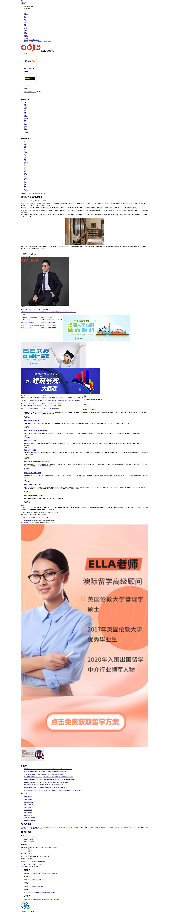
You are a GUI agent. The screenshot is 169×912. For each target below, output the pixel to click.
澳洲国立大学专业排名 (46, 317)
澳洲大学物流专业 (28, 810)
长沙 (25, 157)
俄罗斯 (41, 41)
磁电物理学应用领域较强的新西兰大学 (120, 827)
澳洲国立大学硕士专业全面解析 (48, 325)
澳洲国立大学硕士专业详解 (27, 322)
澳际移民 (48, 873)
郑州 (25, 149)
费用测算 (23, 847)
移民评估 (55, 847)
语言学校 (26, 118)
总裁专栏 (30, 899)
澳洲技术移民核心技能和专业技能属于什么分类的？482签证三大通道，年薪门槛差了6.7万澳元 (46, 782)
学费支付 (57, 873)
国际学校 (35, 873)
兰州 (25, 176)
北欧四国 (49, 41)
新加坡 (30, 40)
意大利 (35, 41)
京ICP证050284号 (25, 864)
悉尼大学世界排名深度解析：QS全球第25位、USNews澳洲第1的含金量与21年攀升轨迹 (62, 397)
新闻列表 (34, 193)
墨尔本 (25, 189)
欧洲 (41, 879)
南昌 (25, 168)
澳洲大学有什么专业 (28, 802)
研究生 (30, 886)
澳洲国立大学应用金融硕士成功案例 (29, 408)
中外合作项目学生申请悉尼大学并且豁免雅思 (31, 400)
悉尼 (25, 187)
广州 (25, 167)
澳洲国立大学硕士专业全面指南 (48, 322)
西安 (25, 179)
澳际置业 (53, 873)
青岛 (25, 146)
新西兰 (25, 108)
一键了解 (27, 911)
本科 (27, 886)
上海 (25, 155)
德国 (25, 41)
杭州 (25, 151)
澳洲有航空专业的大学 (29, 804)
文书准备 (35, 892)
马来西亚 (36, 40)
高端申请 (44, 873)
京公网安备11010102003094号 (37, 864)
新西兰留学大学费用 (98, 827)
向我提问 (23, 306)
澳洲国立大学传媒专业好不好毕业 (49, 327)
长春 (25, 170)
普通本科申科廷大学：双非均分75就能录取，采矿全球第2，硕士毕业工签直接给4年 (43, 784)
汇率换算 (46, 847)
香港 (33, 40)
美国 (25, 102)
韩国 (27, 40)
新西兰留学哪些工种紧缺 (37, 828)
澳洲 (25, 104)
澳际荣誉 (35, 899)
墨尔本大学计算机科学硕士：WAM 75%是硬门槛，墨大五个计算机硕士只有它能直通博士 (44, 774)
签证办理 (39, 892)
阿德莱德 (26, 190)
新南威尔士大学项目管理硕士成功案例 (30, 397)
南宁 (25, 181)
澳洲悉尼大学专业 (28, 815)
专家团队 (39, 899)
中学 (25, 886)
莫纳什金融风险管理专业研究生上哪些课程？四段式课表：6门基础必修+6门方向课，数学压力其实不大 (48, 769)
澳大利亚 (28, 879)
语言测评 (50, 847)
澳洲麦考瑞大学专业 (28, 796)
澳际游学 (39, 873)
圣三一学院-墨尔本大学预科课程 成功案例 (31, 405)
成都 (25, 184)
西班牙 (45, 41)
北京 (25, 141)
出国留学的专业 (107, 827)
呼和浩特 (26, 162)
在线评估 (53, 892)
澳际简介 (26, 899)
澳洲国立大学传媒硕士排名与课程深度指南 (31, 325)
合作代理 (44, 899)
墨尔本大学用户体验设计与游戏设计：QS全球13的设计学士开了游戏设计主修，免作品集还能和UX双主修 (48, 777)
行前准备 (44, 892)
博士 (33, 886)
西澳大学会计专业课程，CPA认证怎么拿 (51, 405)
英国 (25, 105)
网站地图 (57, 899)
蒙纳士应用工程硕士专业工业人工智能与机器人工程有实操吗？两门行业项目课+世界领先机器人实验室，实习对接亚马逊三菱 (53, 790)
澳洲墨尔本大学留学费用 (29, 818)
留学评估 (32, 847)
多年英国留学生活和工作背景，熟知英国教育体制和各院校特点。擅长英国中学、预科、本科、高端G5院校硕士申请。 (48, 312)
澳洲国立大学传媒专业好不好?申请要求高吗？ (52, 320)
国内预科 (36, 886)
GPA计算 (41, 847)
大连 (25, 173)
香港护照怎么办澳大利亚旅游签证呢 (62, 827)
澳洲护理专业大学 (28, 812)
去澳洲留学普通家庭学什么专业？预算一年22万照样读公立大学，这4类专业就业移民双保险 (45, 787)
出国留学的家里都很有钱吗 (37, 827)
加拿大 (25, 107)
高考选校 (37, 847)
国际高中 (41, 886)
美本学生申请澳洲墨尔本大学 (28, 403)
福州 (25, 165)
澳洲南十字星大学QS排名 (135, 827)
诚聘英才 (48, 899)
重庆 (25, 182)
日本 (25, 40)
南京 (25, 154)
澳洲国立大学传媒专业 (42, 193)
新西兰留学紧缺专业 (26, 827)
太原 (25, 144)
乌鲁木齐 (26, 178)
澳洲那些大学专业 (28, 799)
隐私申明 (53, 899)
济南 (25, 143)
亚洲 (43, 879)
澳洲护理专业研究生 (28, 807)
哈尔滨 (25, 174)
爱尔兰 (32, 41)
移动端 (44, 201)
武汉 (25, 159)
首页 (30, 193)
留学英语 (30, 873)
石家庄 (25, 152)
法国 (27, 41)
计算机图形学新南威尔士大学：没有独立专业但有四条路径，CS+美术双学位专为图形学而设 (45, 771)
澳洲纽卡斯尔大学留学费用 (30, 820)
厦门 (25, 163)
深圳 (25, 160)
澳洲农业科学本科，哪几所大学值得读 (51, 408)
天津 (25, 147)
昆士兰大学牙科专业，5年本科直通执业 (51, 403)
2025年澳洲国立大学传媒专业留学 (29, 317)
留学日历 (28, 847)
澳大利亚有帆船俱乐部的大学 (77, 827)
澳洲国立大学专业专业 (26, 327)
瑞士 (39, 41)
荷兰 (30, 41)
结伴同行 (48, 892)
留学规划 (26, 892)
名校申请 (30, 892)
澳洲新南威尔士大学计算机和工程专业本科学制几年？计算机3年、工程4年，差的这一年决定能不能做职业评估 (50, 779)
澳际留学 (26, 873)
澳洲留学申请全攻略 (48, 827)
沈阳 (25, 171)
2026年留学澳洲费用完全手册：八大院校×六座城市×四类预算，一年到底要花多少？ (61, 400)
